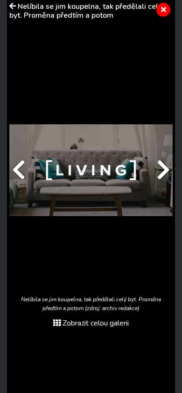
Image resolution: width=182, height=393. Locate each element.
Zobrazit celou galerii (96, 323)
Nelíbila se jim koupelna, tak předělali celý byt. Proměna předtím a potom (85, 10)
